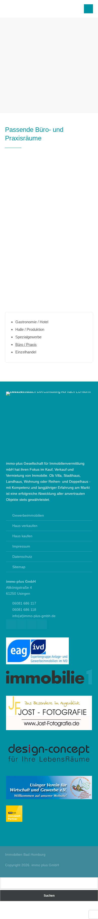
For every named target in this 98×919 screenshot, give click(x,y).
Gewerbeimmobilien (28, 515)
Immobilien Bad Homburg (25, 854)
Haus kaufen (22, 536)
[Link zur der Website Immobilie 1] (49, 683)
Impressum (21, 546)
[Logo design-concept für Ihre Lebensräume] (49, 762)
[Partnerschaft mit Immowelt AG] (14, 821)
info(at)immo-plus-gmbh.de (34, 616)
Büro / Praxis (26, 344)
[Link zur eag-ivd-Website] (37, 663)
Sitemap (18, 567)
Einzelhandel (25, 352)
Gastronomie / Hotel (31, 322)
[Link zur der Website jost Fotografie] (49, 729)
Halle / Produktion (29, 329)
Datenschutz (22, 557)
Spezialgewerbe (28, 337)
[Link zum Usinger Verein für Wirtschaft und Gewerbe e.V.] (49, 798)
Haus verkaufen (24, 526)
